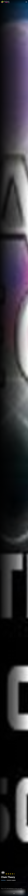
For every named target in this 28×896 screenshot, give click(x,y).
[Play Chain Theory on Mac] (14, 885)
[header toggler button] (26, 2)
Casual (3, 880)
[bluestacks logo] (5, 2)
